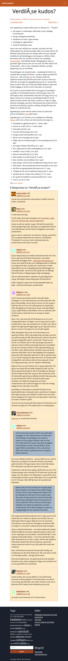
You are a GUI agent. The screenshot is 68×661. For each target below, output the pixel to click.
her (31, 77)
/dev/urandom (7, 3)
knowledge (12, 622)
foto (18, 616)
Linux (27, 624)
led (23, 625)
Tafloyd (13, 120)
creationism (22, 614)
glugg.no (15, 418)
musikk (12, 628)
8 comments (46, 19)
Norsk (32, 19)
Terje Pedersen (22, 412)
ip (29, 620)
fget (13, 616)
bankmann (20, 591)
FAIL (11, 616)
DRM (31, 614)
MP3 (31, 625)
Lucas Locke (21, 193)
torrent (31, 640)
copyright (18, 614)
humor (23, 619)
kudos (15, 183)
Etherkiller (38, 652)
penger (16, 634)
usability (16, 643)
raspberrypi (26, 634)
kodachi (16, 622)
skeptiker (28, 637)
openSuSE (23, 631)
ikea (27, 619)
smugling (13, 640)
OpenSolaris (14, 632)
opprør (12, 634)
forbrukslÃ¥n (15, 61)
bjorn (18, 209)
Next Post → (53, 22)
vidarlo (18, 19)
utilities (23, 643)
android (11, 614)
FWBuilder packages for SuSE (46, 615)
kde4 (31, 619)
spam (28, 640)
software (21, 639)
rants (37, 19)
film (15, 616)
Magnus (19, 571)
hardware (15, 619)
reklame (20, 183)
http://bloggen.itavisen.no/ (43, 260)
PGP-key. (38, 620)
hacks (22, 616)
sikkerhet (20, 636)
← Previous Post (16, 22)
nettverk (18, 628)
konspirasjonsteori (16, 625)
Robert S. (20, 292)
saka (27, 114)
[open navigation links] (64, 3)
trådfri (11, 643)
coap (15, 614)
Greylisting (39, 617)
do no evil (28, 614)
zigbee (28, 643)
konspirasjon (23, 622)
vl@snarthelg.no (41, 654)
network (24, 628)
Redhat (30, 634)
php (19, 634)
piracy (22, 634)
